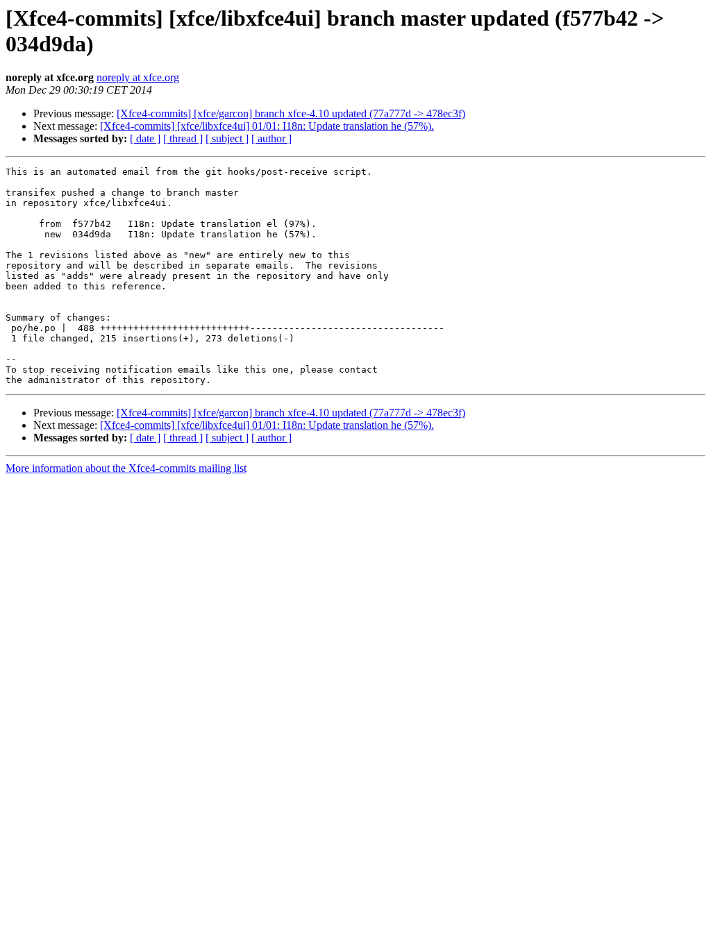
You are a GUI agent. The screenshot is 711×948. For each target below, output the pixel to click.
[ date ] (145, 138)
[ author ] (271, 138)
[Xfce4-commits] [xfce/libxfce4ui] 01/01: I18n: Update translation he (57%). (267, 126)
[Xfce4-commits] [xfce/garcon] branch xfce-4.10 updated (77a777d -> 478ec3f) (291, 113)
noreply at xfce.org (138, 77)
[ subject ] (227, 138)
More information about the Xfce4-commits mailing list (126, 468)
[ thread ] (183, 138)
